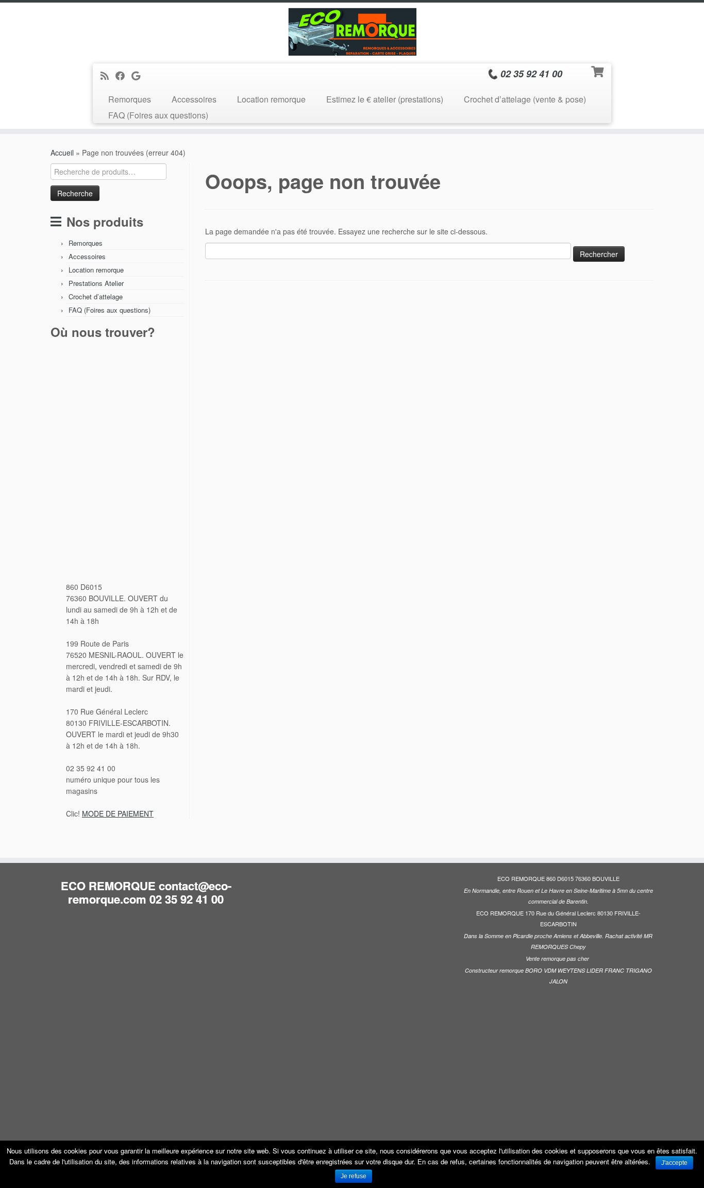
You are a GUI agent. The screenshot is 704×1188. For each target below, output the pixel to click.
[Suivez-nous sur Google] (139, 75)
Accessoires (194, 99)
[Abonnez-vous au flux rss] (107, 75)
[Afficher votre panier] (598, 70)
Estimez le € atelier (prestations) (384, 99)
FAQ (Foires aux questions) (158, 115)
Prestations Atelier (96, 283)
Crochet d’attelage (96, 296)
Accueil (62, 152)
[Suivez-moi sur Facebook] (123, 75)
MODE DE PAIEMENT (118, 813)
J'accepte (674, 1162)
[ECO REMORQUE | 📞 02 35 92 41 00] (352, 32)
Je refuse (353, 1176)
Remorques (129, 99)
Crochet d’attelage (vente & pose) (525, 99)
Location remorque (271, 99)
